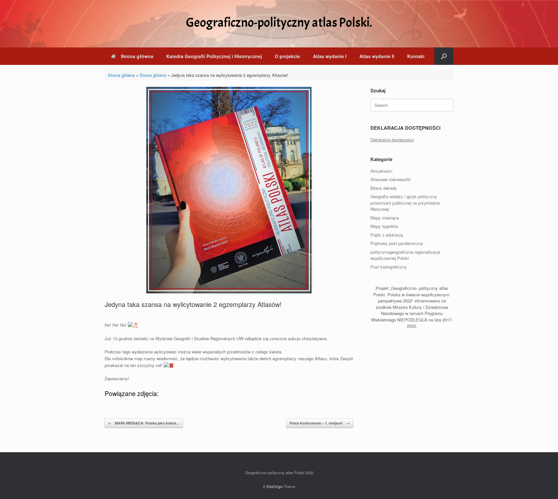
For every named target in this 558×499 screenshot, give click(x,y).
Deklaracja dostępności (392, 140)
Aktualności (381, 171)
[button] (443, 56)
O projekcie (287, 56)
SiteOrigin (274, 486)
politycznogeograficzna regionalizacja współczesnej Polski (405, 255)
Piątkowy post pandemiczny (396, 243)
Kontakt (416, 56)
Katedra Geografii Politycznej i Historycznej (214, 56)
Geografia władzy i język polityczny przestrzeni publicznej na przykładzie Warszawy (405, 202)
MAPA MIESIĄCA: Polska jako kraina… (144, 423)
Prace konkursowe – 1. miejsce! (320, 423)
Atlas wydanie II (376, 56)
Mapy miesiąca (384, 218)
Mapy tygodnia (384, 226)
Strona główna (137, 56)
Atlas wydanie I (329, 56)
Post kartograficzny (388, 267)
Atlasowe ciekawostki (390, 179)
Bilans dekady (383, 188)
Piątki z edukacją (386, 235)
